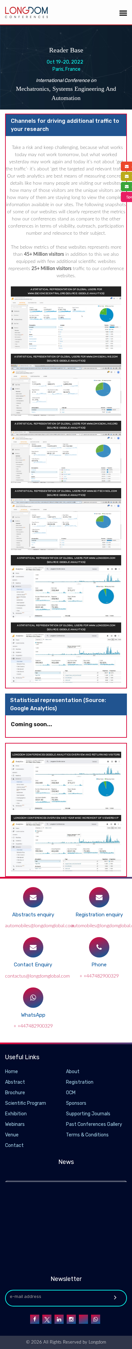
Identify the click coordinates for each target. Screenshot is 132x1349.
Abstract (15, 1082)
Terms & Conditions (87, 1135)
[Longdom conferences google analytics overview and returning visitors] (66, 783)
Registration (79, 1082)
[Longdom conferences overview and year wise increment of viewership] (66, 845)
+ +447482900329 (99, 976)
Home (11, 1072)
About (73, 1072)
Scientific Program (25, 1103)
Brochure (15, 1093)
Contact (14, 1145)
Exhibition (16, 1114)
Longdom (96, 1342)
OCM (70, 1093)
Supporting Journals (88, 1114)
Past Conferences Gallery (94, 1124)
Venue (12, 1135)
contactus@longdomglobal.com (37, 976)
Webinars (15, 1124)
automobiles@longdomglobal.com (39, 925)
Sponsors (76, 1103)
